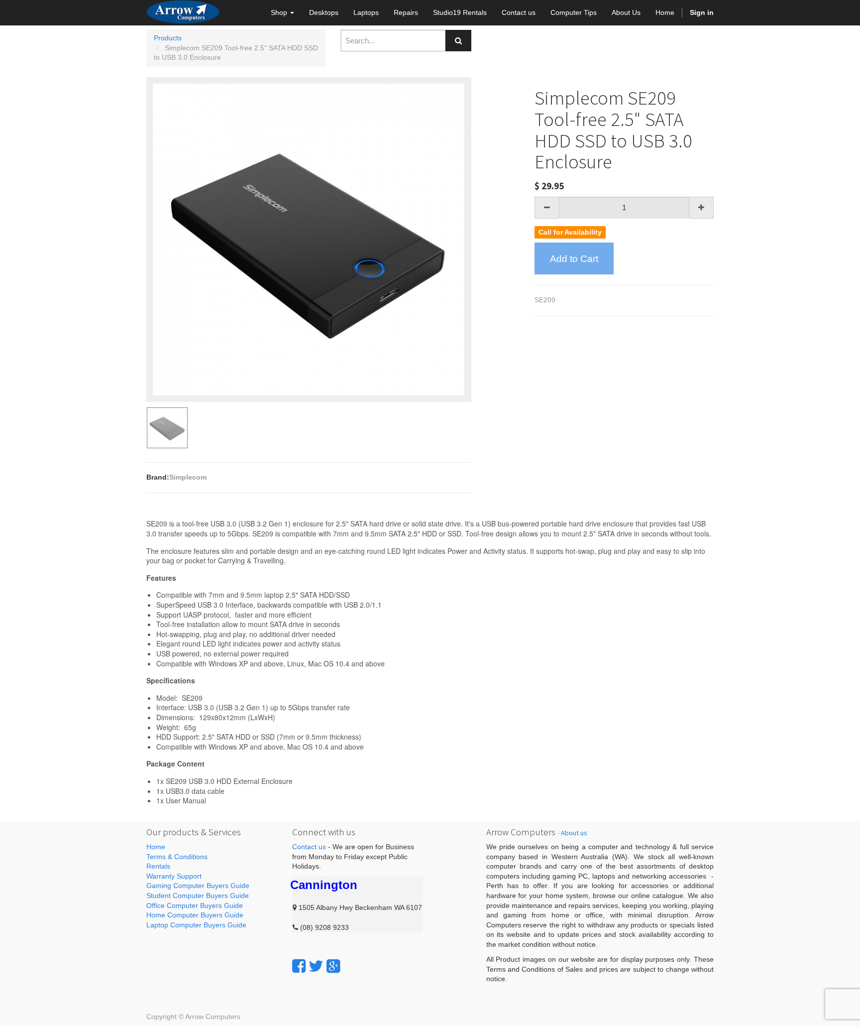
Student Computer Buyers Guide (197, 895)
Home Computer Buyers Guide (194, 915)
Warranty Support (174, 876)
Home (155, 847)
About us (574, 832)
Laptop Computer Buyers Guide (196, 925)
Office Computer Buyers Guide (194, 905)
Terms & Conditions (177, 857)
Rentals (158, 866)
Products (168, 38)
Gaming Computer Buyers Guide (197, 886)
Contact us (309, 847)
